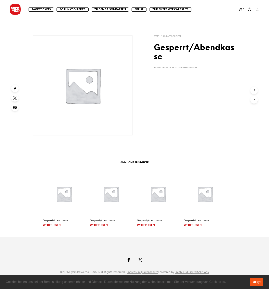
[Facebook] (15, 88)
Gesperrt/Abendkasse (55, 220)
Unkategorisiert (172, 36)
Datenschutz (150, 272)
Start (156, 36)
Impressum (134, 272)
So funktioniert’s (72, 9)
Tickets (172, 68)
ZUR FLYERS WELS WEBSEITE (170, 9)
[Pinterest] (15, 107)
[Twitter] (15, 98)
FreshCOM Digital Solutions (192, 272)
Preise (139, 9)
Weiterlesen (52, 225)
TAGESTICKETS (41, 9)
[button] (227, 282)
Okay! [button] (257, 281)
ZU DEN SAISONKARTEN (110, 9)
